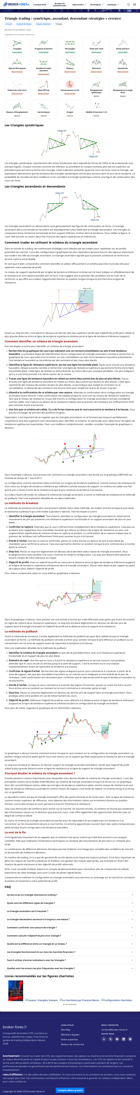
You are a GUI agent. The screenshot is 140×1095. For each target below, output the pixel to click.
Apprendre (78, 4)
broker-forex (15, 1026)
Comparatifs (39, 4)
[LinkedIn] (123, 1039)
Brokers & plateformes (59, 4)
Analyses (111, 4)
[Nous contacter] (134, 4)
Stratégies (95, 4)
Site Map (65, 1029)
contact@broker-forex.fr (114, 1029)
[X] (110, 1039)
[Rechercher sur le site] (128, 4)
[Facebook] (117, 1039)
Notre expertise (69, 1039)
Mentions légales (70, 1034)
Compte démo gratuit (70, 1090)
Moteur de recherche (72, 1044)
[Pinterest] (130, 1039)
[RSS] (104, 1039)
